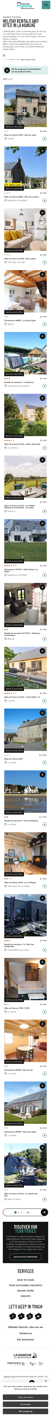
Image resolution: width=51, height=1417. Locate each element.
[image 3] (26, 123)
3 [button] (21, 1212)
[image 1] (23, 123)
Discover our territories (25, 1257)
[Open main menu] (46, 5)
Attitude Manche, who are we (25, 1327)
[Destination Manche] (25, 5)
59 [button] (28, 1212)
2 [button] (18, 1212)
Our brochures (25, 1339)
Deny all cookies (25, 1397)
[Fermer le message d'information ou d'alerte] (46, 1381)
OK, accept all (25, 1411)
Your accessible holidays (25, 1285)
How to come (25, 1279)
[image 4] (28, 123)
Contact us (25, 1333)
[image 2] (25, 123)
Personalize (25, 1404)
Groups (25, 1295)
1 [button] (15, 1212)
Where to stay (14, 59)
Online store (25, 1290)
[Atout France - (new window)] (37, 1364)
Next (44, 1212)
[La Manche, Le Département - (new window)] (25, 1355)
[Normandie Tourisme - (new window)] (16, 1364)
